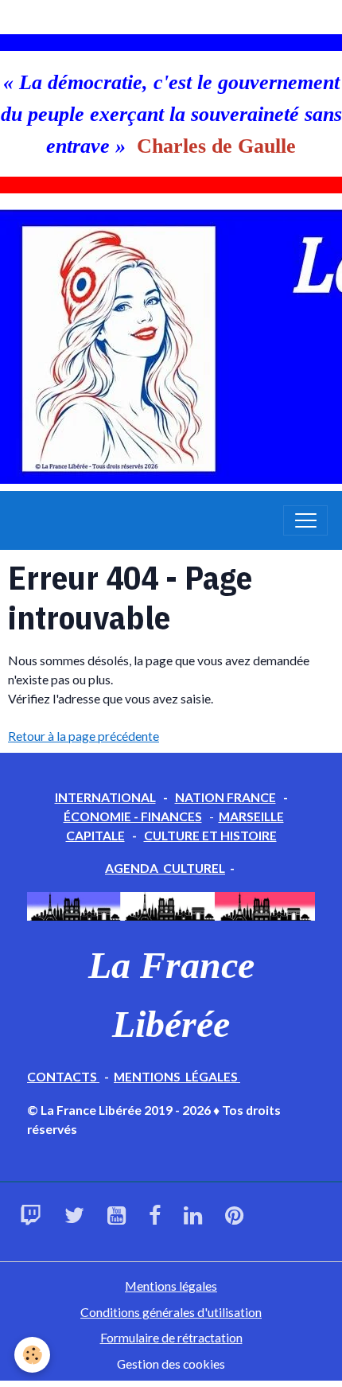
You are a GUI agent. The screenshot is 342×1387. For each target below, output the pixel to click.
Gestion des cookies (171, 1363)
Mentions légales (171, 1285)
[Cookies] (32, 1355)
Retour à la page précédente (83, 735)
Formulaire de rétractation (171, 1337)
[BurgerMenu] (305, 520)
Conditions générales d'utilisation (171, 1311)
